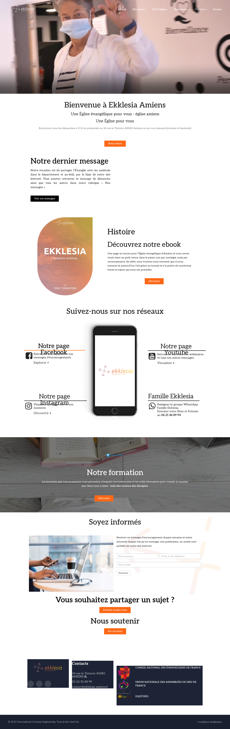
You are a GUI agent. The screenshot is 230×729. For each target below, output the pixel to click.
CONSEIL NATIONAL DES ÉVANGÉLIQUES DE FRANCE (168, 667)
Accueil (122, 9)
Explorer (40, 362)
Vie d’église (159, 9)
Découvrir (138, 9)
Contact (200, 9)
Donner (217, 9)
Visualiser (165, 363)
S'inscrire (123, 573)
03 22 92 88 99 (82, 681)
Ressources (180, 9)
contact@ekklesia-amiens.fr (90, 687)
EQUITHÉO (141, 696)
